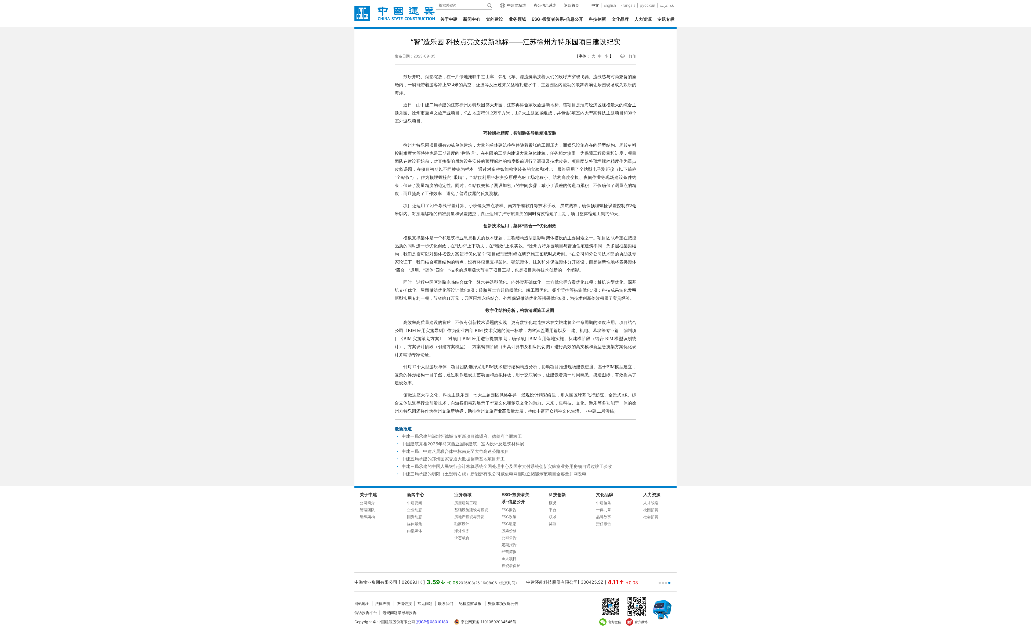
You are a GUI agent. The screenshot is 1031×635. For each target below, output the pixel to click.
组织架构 (367, 516)
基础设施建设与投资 (471, 509)
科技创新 (597, 19)
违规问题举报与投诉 (399, 612)
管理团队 (367, 509)
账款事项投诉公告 (503, 603)
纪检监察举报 (470, 603)
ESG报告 (509, 509)
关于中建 (449, 19)
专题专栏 (665, 19)
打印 (632, 56)
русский (647, 5)
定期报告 (509, 544)
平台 (552, 509)
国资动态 (414, 516)
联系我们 (445, 603)
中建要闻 (414, 502)
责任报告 (603, 523)
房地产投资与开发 (469, 516)
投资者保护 (511, 565)
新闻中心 (471, 19)
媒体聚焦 (414, 523)
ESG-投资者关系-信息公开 (557, 19)
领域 (552, 516)
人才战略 (650, 502)
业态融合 (461, 537)
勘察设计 (461, 523)
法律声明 (383, 603)
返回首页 (571, 5)
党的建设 (494, 19)
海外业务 (461, 530)
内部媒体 (414, 530)
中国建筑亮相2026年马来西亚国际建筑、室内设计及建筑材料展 (463, 443)
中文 (595, 5)
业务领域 (517, 19)
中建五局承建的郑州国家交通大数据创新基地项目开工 (453, 458)
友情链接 (404, 603)
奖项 (552, 523)
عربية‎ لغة (667, 5)
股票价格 (509, 530)
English (610, 5)
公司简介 (367, 502)
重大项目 (509, 558)
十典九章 (603, 509)
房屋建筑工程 (465, 502)
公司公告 (509, 537)
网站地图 (361, 603)
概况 (552, 502)
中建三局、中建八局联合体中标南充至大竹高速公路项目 (455, 451)
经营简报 (509, 551)
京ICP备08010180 (432, 621)
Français (627, 5)
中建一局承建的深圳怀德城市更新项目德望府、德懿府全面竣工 (462, 436)
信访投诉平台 (365, 612)
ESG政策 (509, 516)
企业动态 (414, 509)
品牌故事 (603, 516)
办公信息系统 (545, 5)
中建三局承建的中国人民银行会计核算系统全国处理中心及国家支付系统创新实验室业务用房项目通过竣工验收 (507, 466)
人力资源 (643, 19)
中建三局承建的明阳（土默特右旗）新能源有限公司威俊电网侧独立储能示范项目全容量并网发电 (494, 474)
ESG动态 (509, 523)
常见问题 (425, 603)
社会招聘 (650, 516)
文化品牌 (620, 19)
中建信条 (603, 502)
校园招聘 (650, 509)
